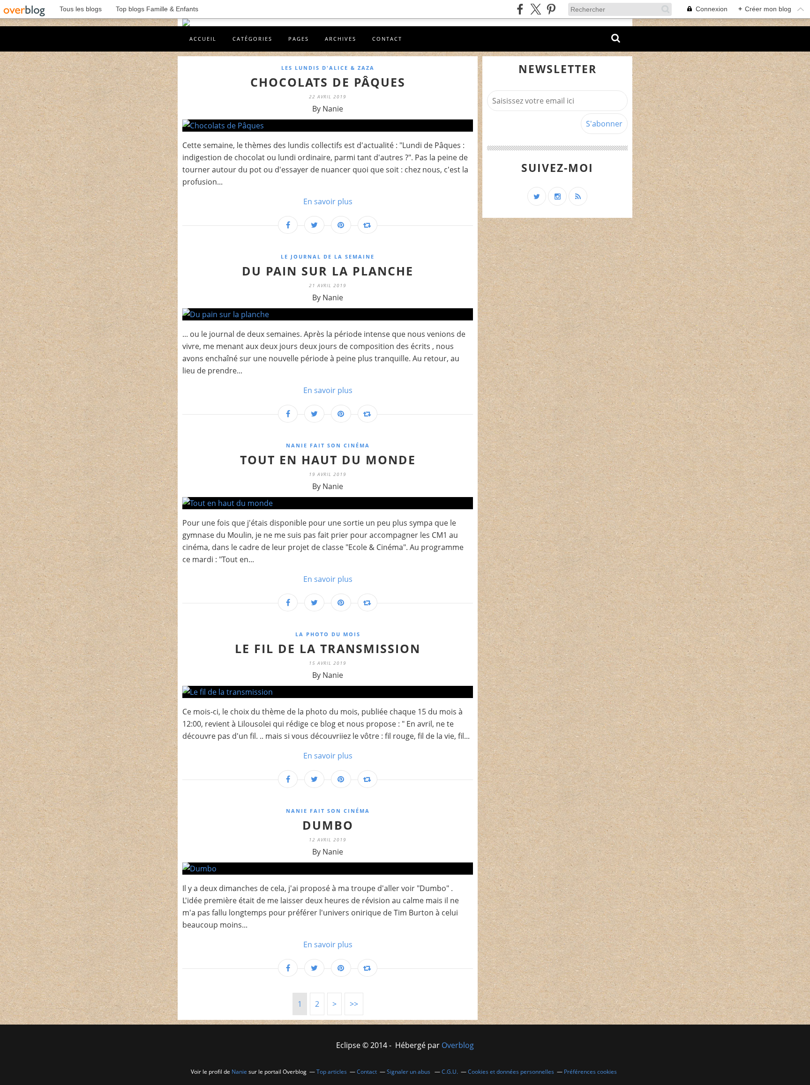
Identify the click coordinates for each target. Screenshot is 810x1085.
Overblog (458, 1045)
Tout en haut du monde (328, 460)
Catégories (252, 38)
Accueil (203, 38)
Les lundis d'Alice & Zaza (328, 67)
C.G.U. (450, 1072)
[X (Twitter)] (535, 9)
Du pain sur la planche (327, 271)
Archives (340, 38)
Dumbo (327, 825)
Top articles (331, 1072)
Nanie (239, 1072)
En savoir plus (327, 201)
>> (354, 1004)
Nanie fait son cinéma (328, 445)
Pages (298, 38)
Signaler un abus (409, 1072)
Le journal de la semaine (328, 256)
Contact (387, 38)
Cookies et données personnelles (511, 1072)
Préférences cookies (590, 1072)
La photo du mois (327, 634)
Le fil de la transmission (327, 648)
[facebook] (520, 9)
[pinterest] (551, 9)
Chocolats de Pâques (327, 82)
